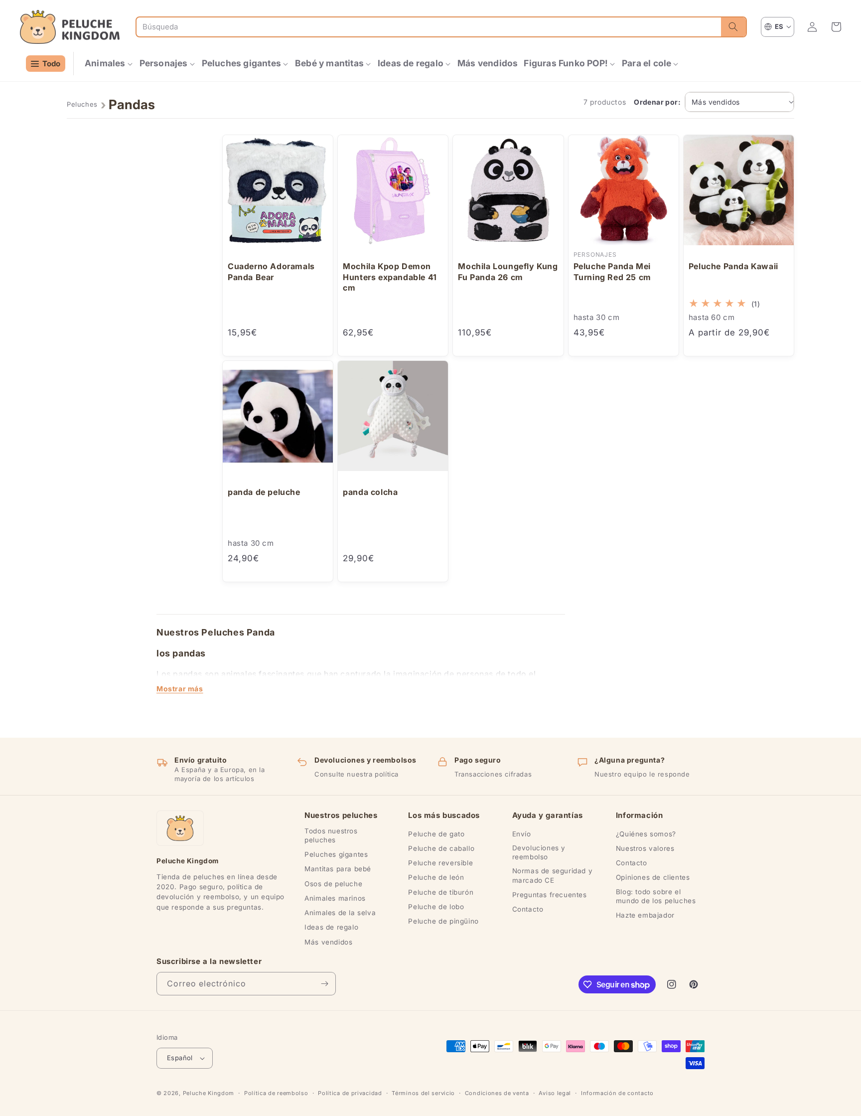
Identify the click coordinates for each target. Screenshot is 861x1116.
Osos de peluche (333, 884)
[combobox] (429, 26)
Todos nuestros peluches (330, 835)
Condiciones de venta (497, 1093)
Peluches (82, 104)
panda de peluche (264, 492)
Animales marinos (335, 898)
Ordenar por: (657, 102)
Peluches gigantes (336, 854)
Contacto (528, 909)
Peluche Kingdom (209, 1093)
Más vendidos (328, 942)
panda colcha (370, 492)
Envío (521, 834)
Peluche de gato (436, 834)
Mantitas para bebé (337, 869)
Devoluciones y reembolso (539, 852)
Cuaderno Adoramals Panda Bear (271, 271)
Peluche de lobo (436, 907)
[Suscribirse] (324, 983)
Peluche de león (436, 877)
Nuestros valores (645, 848)
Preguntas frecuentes (549, 895)
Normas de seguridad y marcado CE (552, 875)
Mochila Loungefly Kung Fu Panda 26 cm (508, 271)
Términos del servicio (423, 1093)
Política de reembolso (276, 1093)
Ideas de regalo (331, 927)
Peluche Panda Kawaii (733, 266)
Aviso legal (555, 1093)
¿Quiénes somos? (646, 834)
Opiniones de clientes (653, 877)
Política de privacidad (350, 1093)
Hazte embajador (645, 915)
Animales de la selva (340, 913)
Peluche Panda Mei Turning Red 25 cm (612, 271)
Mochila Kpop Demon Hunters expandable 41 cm (390, 277)
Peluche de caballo (441, 848)
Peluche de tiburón (440, 892)
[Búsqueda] (733, 26)
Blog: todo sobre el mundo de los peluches (656, 896)
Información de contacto (617, 1093)
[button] (109, 63)
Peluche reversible (440, 863)
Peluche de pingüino (443, 921)
